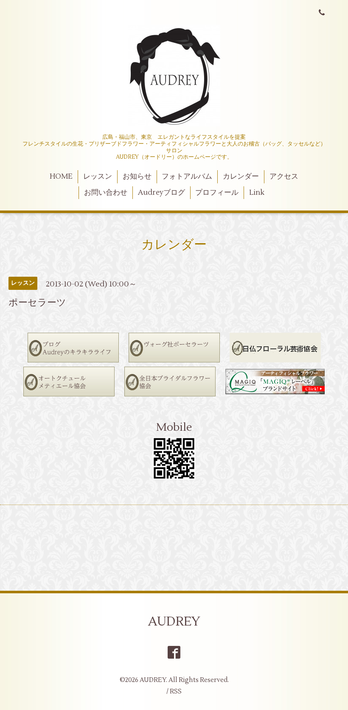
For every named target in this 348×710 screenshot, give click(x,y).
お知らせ (137, 176)
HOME (61, 176)
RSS (176, 692)
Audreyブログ (161, 192)
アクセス (283, 176)
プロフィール (217, 192)
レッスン (97, 176)
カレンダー (241, 176)
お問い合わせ (105, 192)
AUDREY (174, 621)
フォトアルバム (187, 176)
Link (256, 192)
